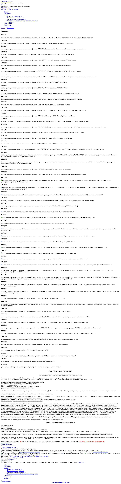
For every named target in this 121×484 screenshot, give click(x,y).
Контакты (6, 478)
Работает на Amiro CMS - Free (60, 482)
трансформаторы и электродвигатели (29, 452)
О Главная (7, 465)
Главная (6, 12)
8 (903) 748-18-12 (44, 456)
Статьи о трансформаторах (100, 452)
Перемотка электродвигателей (15, 17)
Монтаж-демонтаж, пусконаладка (16, 19)
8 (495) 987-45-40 (14, 456)
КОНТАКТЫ (7, 25)
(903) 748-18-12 (14, 9)
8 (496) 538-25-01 (24, 456)
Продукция (7, 477)
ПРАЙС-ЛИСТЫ (9, 22)
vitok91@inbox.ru (9, 459)
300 (21, 441)
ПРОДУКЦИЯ (8, 23)
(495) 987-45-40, (5, 7)
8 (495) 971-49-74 (34, 456)
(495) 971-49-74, (5, 9)
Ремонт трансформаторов (14, 16)
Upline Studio (81, 462)
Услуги (6, 15)
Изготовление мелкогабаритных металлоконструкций (22, 20)
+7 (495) (6, 1)
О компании (7, 13)
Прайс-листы (7, 475)
